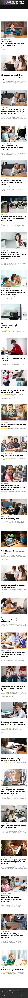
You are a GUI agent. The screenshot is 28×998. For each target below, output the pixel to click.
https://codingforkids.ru (9, 991)
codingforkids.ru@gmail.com (18, 995)
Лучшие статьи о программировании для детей (14, 3)
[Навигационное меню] (26, 7)
